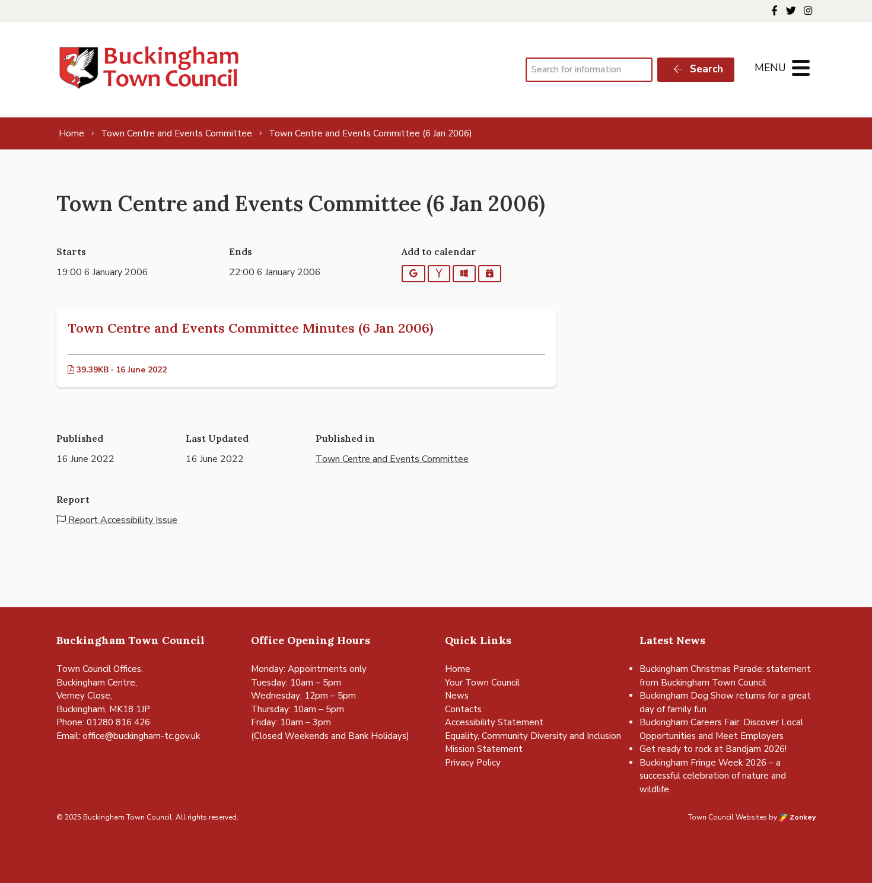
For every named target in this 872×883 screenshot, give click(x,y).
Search (705, 69)
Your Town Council (482, 682)
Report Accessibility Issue (121, 520)
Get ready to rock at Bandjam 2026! (713, 749)
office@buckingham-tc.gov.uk (141, 736)
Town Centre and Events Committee (392, 459)
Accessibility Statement (494, 722)
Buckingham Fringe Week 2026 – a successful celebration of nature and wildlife (712, 776)
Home (457, 669)
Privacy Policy (473, 763)
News (457, 696)
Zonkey (802, 817)
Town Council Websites (727, 817)
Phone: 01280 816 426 (103, 722)
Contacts (463, 709)
